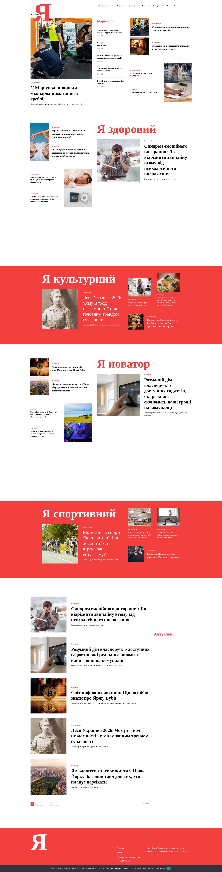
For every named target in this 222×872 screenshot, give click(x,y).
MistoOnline (127, 861)
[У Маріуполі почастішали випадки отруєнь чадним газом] (139, 46)
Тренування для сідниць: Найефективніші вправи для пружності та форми (167, 535)
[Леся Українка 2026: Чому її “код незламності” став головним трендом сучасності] (60, 309)
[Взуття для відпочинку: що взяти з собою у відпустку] (139, 287)
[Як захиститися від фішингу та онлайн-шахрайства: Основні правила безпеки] (78, 432)
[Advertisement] (111, 233)
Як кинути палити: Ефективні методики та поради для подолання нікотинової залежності (70, 152)
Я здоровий (156, 42)
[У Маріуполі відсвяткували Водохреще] (178, 73)
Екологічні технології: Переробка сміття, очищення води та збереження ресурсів (43, 414)
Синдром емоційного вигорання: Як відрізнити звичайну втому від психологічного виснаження (108, 614)
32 (51, 803)
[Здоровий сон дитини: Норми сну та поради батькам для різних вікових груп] (78, 178)
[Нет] (219, 868)
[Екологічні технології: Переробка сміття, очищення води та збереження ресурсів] (78, 413)
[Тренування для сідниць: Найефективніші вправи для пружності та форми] (168, 517)
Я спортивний (35, 82)
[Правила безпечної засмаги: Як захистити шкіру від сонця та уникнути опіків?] (39, 132)
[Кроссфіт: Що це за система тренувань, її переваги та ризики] (136, 554)
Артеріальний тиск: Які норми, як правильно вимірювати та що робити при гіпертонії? (44, 199)
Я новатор (133, 89)
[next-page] (57, 804)
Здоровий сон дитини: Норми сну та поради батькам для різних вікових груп (43, 179)
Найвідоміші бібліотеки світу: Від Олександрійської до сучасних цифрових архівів (162, 323)
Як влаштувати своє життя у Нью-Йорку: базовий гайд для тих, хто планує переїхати (70, 387)
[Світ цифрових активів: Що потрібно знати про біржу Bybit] (39, 367)
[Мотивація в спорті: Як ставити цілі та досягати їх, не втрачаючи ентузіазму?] (60, 544)
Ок (169, 868)
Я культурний (135, 70)
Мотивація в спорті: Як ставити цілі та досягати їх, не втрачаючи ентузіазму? (102, 543)
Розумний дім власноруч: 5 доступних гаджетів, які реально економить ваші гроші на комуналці (110, 655)
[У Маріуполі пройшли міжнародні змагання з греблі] (61, 48)
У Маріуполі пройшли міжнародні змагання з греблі (54, 93)
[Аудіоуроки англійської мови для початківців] (178, 92)
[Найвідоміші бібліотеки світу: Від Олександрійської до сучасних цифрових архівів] (136, 322)
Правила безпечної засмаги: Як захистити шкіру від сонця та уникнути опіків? (69, 133)
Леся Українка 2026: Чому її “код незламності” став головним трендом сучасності (102, 308)
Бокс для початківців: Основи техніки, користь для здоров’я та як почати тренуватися (139, 535)
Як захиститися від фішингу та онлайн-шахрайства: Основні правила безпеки (42, 433)
